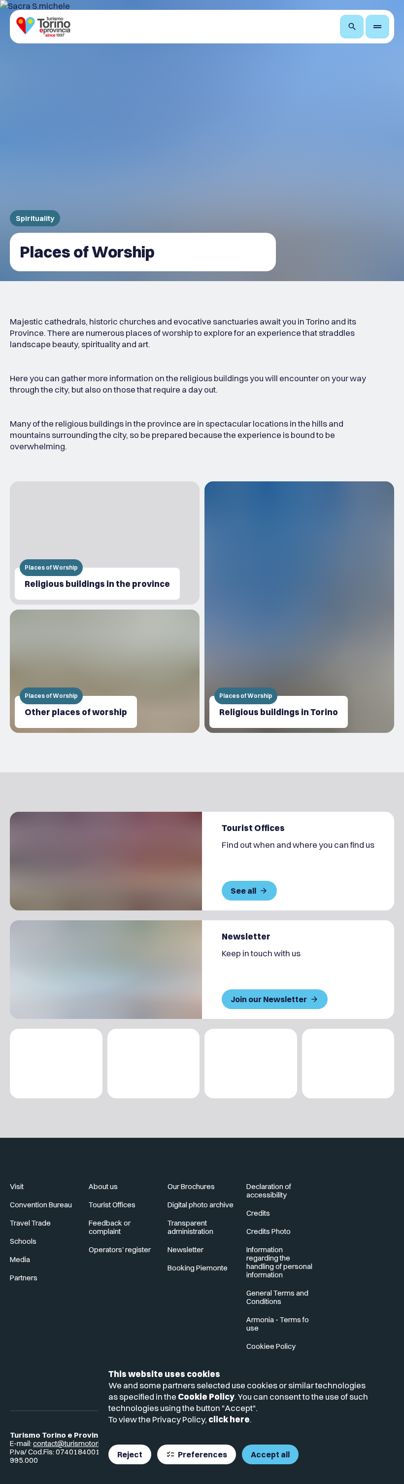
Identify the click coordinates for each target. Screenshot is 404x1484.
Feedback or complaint (110, 1227)
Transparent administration (190, 1227)
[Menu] (377, 26)
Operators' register (120, 1249)
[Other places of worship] (105, 671)
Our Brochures (191, 1186)
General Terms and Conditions (277, 1297)
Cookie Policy (206, 1396)
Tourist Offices (112, 1204)
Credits (258, 1213)
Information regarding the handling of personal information (279, 1262)
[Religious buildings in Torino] (299, 607)
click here (229, 1419)
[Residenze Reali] (250, 1063)
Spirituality (35, 218)
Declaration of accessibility (268, 1190)
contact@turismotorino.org (77, 1443)
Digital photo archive (201, 1204)
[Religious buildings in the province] (105, 543)
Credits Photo (268, 1231)
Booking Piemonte (198, 1267)
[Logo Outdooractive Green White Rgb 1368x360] (348, 1063)
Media (20, 1259)
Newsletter (185, 1249)
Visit (17, 1186)
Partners (23, 1277)
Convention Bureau (41, 1204)
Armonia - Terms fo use (277, 1324)
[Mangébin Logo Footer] (153, 1063)
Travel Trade (30, 1223)
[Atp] (56, 1063)
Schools (23, 1241)
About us (103, 1186)
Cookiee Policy (271, 1346)
